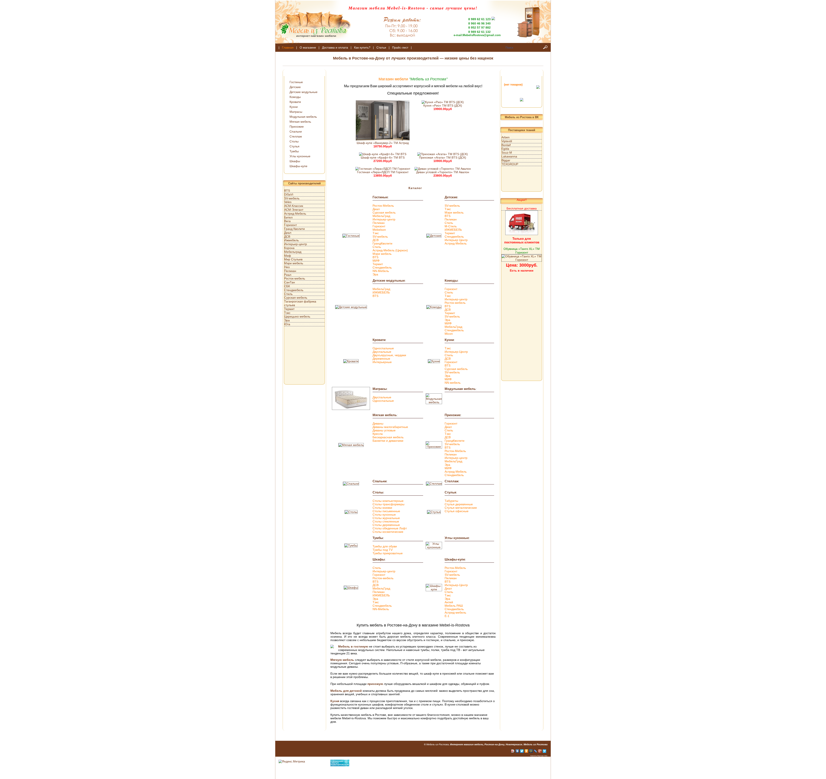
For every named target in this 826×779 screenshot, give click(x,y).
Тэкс (376, 233)
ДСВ (376, 240)
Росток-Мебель (383, 205)
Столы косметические (388, 531)
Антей (449, 602)
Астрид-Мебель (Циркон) (390, 250)
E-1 (447, 616)
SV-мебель (380, 236)
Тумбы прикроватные (388, 553)
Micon (449, 333)
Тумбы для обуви (385, 546)
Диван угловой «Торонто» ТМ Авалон (442, 172)
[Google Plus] (540, 751)
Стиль (377, 247)
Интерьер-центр (384, 219)
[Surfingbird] (544, 751)
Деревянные (381, 358)
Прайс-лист (400, 47)
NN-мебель (453, 382)
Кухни (294, 106)
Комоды (295, 97)
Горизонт (379, 226)
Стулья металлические (461, 507)
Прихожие (297, 126)
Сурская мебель (384, 212)
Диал (376, 209)
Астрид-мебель (455, 612)
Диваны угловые (384, 430)
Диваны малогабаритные (390, 427)
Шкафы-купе (298, 166)
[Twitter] (522, 751)
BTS (375, 257)
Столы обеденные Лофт (390, 528)
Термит (378, 264)
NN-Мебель (381, 271)
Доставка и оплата (335, 47)
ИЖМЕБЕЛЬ (453, 229)
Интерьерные (382, 362)
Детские (295, 87)
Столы (294, 141)
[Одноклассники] (526, 751)
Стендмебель (382, 267)
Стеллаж (296, 136)
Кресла (378, 433)
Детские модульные (303, 92)
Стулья (294, 146)
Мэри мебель (382, 253)
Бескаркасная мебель (388, 437)
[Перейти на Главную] (313, 42)
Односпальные (383, 348)
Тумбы (294, 151)
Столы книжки (382, 507)
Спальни (296, 131)
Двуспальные (382, 351)
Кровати (295, 102)
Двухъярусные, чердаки (389, 355)
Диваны (378, 423)
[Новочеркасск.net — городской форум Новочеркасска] (339, 765)
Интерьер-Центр (456, 351)
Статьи (381, 47)
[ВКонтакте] (517, 751)
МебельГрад (381, 216)
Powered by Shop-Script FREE (538, 755)
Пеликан (379, 223)
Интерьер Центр (456, 240)
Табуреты (451, 501)
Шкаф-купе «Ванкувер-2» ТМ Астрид (383, 143)
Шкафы (295, 161)
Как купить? (362, 47)
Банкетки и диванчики (388, 440)
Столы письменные (386, 511)
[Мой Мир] (531, 751)
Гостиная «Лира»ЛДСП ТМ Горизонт (382, 172)
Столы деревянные (386, 525)
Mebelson (379, 229)
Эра (375, 274)
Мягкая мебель (300, 121)
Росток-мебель (455, 302)
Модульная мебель (303, 116)
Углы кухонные (300, 156)
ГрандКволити (382, 243)
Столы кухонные (384, 514)
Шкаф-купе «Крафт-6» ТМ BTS (383, 157)
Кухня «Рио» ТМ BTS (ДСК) (442, 105)
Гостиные (296, 82)
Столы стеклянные (386, 521)
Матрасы (296, 111)
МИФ (376, 260)
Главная (288, 47)
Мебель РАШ (454, 605)
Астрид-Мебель (456, 243)
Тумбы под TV (383, 549)
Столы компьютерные (388, 501)
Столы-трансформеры (388, 504)
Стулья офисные (456, 511)
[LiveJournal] (535, 751)
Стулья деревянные (459, 504)
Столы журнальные (386, 518)
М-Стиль (451, 226)
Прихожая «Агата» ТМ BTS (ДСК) (442, 157)
